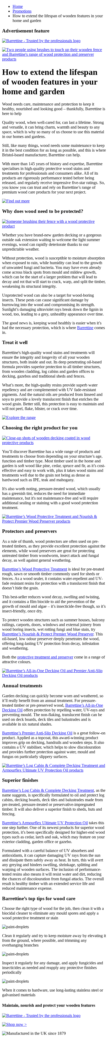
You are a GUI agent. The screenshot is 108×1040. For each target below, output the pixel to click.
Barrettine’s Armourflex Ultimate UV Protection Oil (45, 823)
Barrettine (85, 327)
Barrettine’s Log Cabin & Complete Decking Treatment (48, 790)
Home (18, 6)
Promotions (22, 11)
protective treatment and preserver (45, 657)
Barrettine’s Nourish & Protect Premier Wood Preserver (47, 634)
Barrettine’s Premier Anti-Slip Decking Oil (37, 733)
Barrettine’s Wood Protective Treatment (34, 569)
